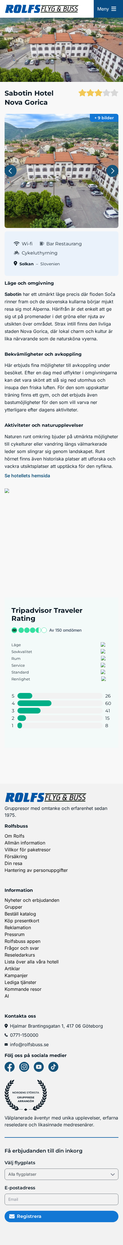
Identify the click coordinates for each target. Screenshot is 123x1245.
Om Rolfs (14, 836)
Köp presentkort (22, 920)
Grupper (13, 907)
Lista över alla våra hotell (32, 962)
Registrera (29, 1216)
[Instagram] (24, 1067)
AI (7, 996)
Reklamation (18, 927)
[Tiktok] (53, 1067)
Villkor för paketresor (28, 849)
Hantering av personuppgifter (36, 870)
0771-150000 (24, 1035)
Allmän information (25, 843)
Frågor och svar (22, 948)
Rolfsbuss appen (22, 941)
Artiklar (12, 968)
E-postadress (20, 1188)
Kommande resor (23, 989)
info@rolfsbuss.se (29, 1044)
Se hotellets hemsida (27, 475)
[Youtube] (39, 1067)
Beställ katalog (20, 914)
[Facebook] (10, 1067)
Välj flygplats (20, 1162)
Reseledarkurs (20, 955)
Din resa (13, 863)
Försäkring (16, 856)
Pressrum (15, 934)
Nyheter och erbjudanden (32, 900)
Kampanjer (16, 975)
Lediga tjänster (20, 982)
